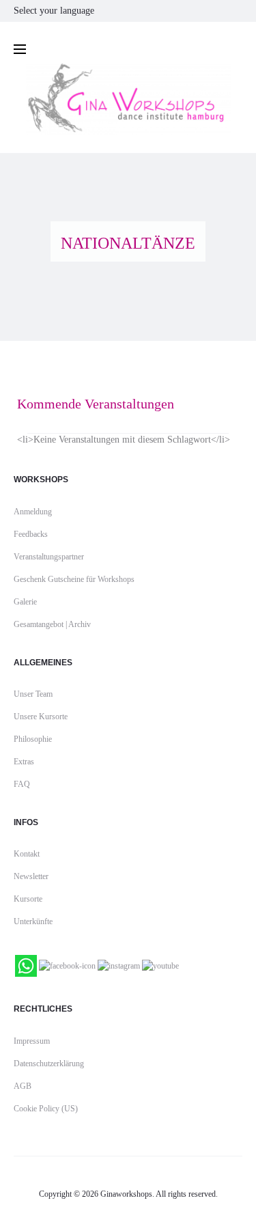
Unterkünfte (33, 921)
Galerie (25, 602)
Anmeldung (33, 511)
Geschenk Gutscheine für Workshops (74, 579)
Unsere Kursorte (41, 716)
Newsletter (31, 876)
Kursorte (28, 899)
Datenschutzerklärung (49, 1063)
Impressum (32, 1041)
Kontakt (27, 854)
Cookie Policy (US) (46, 1108)
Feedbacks (31, 534)
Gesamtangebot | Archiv (52, 624)
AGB (22, 1086)
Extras (24, 761)
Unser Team (33, 694)
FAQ (22, 784)
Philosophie (33, 739)
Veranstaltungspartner (49, 556)
